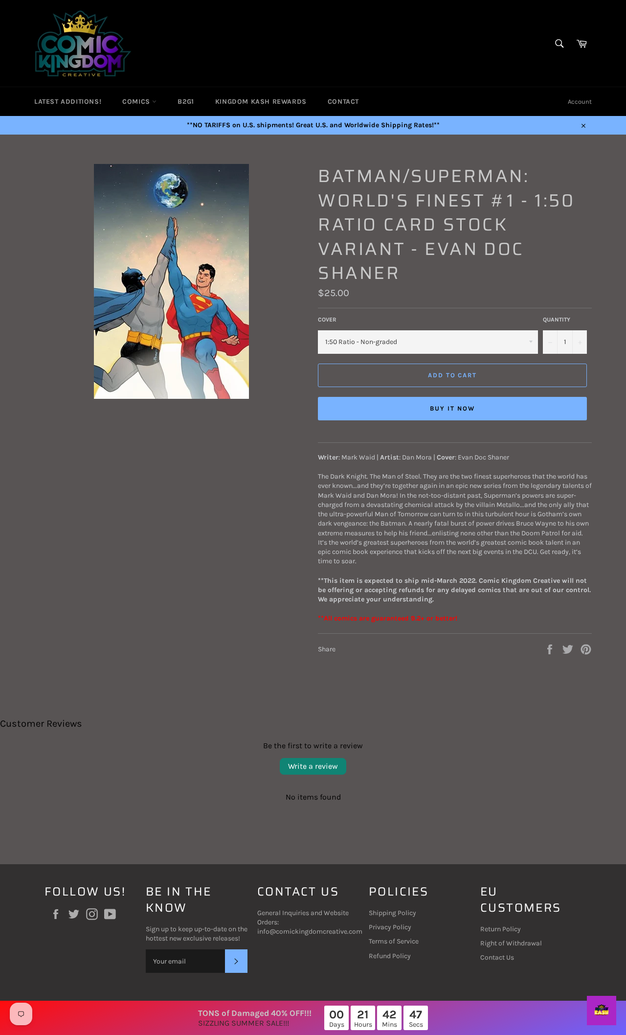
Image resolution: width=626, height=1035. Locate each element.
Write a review (313, 766)
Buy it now (452, 408)
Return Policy (500, 929)
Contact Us (497, 957)
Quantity (556, 319)
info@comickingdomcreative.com (309, 931)
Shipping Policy (392, 913)
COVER (327, 319)
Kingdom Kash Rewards (261, 101)
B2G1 (186, 101)
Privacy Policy (390, 927)
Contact (343, 101)
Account (580, 101)
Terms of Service (394, 941)
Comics (137, 101)
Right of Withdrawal (511, 943)
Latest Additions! (67, 101)
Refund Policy (390, 956)
